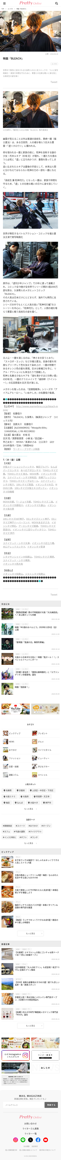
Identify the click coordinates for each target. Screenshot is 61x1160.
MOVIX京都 (8, 501)
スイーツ (21, 825)
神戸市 (48, 802)
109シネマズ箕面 (24, 484)
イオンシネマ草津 (36, 546)
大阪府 (26, 796)
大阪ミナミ (10, 796)
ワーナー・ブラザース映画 (26, 448)
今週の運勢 (20, 831)
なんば (20, 802)
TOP (2, 8)
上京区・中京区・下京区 (42, 790)
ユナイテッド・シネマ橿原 (16, 560)
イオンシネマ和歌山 (13, 573)
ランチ (35, 837)
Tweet (53, 82)
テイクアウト (36, 831)
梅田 (8, 802)
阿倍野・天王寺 (42, 796)
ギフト (24, 837)
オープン (46, 825)
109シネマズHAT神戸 (13, 518)
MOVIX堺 (34, 473)
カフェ (7, 831)
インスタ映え (10, 837)
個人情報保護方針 (11, 1150)
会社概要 (26, 1146)
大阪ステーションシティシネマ (18, 466)
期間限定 (8, 825)
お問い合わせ (30, 1123)
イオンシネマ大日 (44, 484)
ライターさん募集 (30, 1128)
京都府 (22, 790)
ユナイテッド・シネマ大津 (16, 543)
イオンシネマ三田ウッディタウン (29, 529)
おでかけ (34, 825)
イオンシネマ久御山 (35, 505)
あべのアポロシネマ (30, 470)
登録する (51, 1105)
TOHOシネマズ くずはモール (23, 480)
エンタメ (10, 8)
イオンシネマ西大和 (13, 563)
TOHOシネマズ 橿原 (44, 556)
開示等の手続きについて (47, 1150)
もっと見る (28, 809)
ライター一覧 (30, 1133)
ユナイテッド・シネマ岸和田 (21, 477)
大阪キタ (34, 802)
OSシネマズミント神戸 (37, 518)
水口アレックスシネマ (14, 546)
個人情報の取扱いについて (28, 1150)
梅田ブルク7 (42, 466)
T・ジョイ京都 (23, 501)
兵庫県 (9, 790)
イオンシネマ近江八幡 (43, 543)
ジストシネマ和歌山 (35, 573)
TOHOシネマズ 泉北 (17, 473)
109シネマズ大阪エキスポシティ (31, 488)
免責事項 (35, 1146)
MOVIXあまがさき (40, 522)
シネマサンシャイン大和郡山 (17, 556)
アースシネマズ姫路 (28, 525)
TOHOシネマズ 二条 (43, 501)
